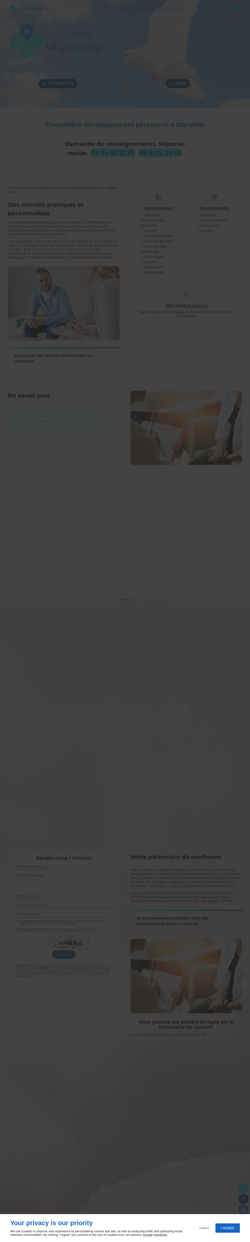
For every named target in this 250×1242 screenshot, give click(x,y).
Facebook (160, 1235)
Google (148, 1235)
